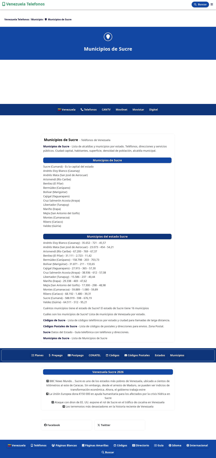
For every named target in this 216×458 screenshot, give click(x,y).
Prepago (57, 355)
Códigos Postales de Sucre (60, 326)
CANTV (106, 109)
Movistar (138, 109)
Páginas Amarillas (96, 445)
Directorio (142, 445)
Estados (160, 355)
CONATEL (95, 355)
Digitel (153, 109)
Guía (160, 445)
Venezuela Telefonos (25, 4)
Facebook (54, 425)
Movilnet (121, 109)
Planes (38, 355)
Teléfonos (39, 445)
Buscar (202, 4)
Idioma (176, 445)
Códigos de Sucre (54, 320)
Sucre (47, 332)
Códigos (113, 355)
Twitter (105, 425)
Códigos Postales (138, 355)
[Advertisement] (108, 81)
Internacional (198, 445)
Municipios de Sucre (56, 146)
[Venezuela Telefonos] (212, 4)
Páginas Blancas (66, 445)
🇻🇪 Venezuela (67, 109)
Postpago (77, 355)
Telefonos (90, 109)
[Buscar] (195, 4)
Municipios (177, 355)
